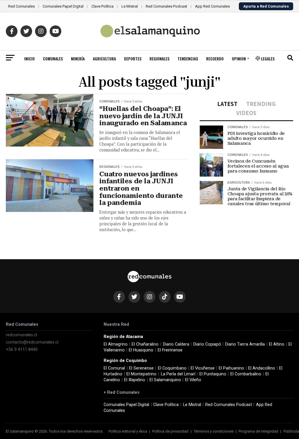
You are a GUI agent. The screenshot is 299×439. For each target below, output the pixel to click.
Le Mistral (129, 6)
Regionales (159, 58)
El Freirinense (170, 350)
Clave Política (102, 6)
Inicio (29, 58)
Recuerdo (215, 58)
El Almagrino (116, 344)
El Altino (276, 344)
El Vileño (193, 379)
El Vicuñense (203, 368)
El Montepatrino (141, 374)
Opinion (239, 58)
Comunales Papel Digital (63, 6)
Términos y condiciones (214, 431)
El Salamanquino (165, 379)
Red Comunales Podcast (166, 6)
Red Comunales (21, 6)
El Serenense (141, 368)
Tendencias (188, 58)
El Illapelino (134, 379)
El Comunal (114, 368)
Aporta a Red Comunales (266, 6)
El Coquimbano (172, 368)
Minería (78, 58)
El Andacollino (261, 368)
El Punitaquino (212, 374)
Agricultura (104, 58)
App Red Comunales (212, 6)
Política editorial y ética (128, 431)
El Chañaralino (145, 344)
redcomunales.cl (21, 334)
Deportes (132, 58)
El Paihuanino (231, 368)
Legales (267, 58)
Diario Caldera (176, 344)
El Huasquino (141, 350)
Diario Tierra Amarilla (245, 344)
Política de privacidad (170, 431)
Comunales (53, 58)
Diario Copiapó (207, 344)
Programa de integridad (258, 431)
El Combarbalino (245, 374)
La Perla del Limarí (178, 374)
